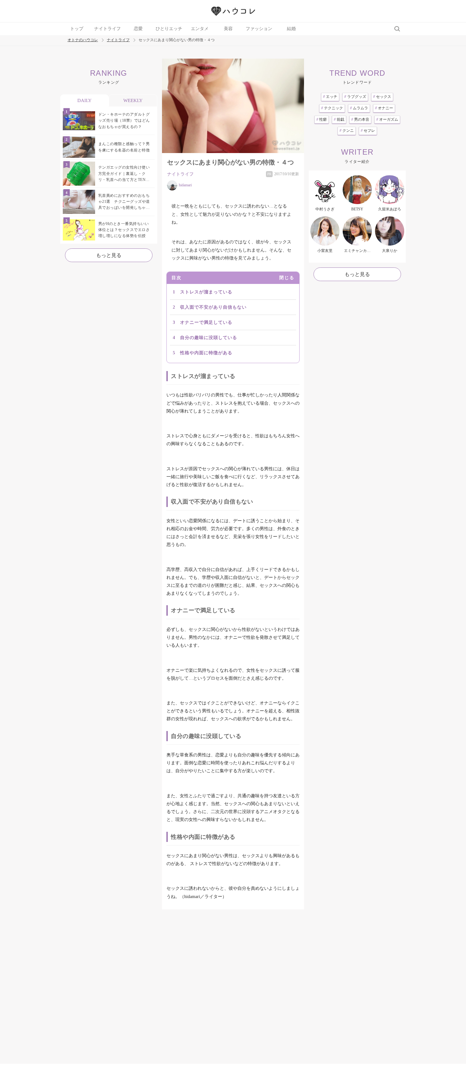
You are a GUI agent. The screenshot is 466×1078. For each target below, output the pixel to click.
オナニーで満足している (206, 322)
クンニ (347, 130)
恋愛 (138, 28)
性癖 (321, 119)
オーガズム (387, 119)
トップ (76, 28)
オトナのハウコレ (83, 40)
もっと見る (108, 255)
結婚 (291, 28)
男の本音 (360, 119)
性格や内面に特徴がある (206, 352)
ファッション (259, 28)
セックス (382, 96)
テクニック (332, 108)
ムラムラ (359, 108)
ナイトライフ (107, 28)
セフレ (368, 130)
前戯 (339, 119)
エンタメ (200, 28)
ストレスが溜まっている (206, 292)
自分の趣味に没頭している (208, 337)
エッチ (330, 96)
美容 (228, 28)
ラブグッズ (355, 96)
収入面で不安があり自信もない (213, 307)
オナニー (384, 108)
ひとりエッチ (169, 28)
